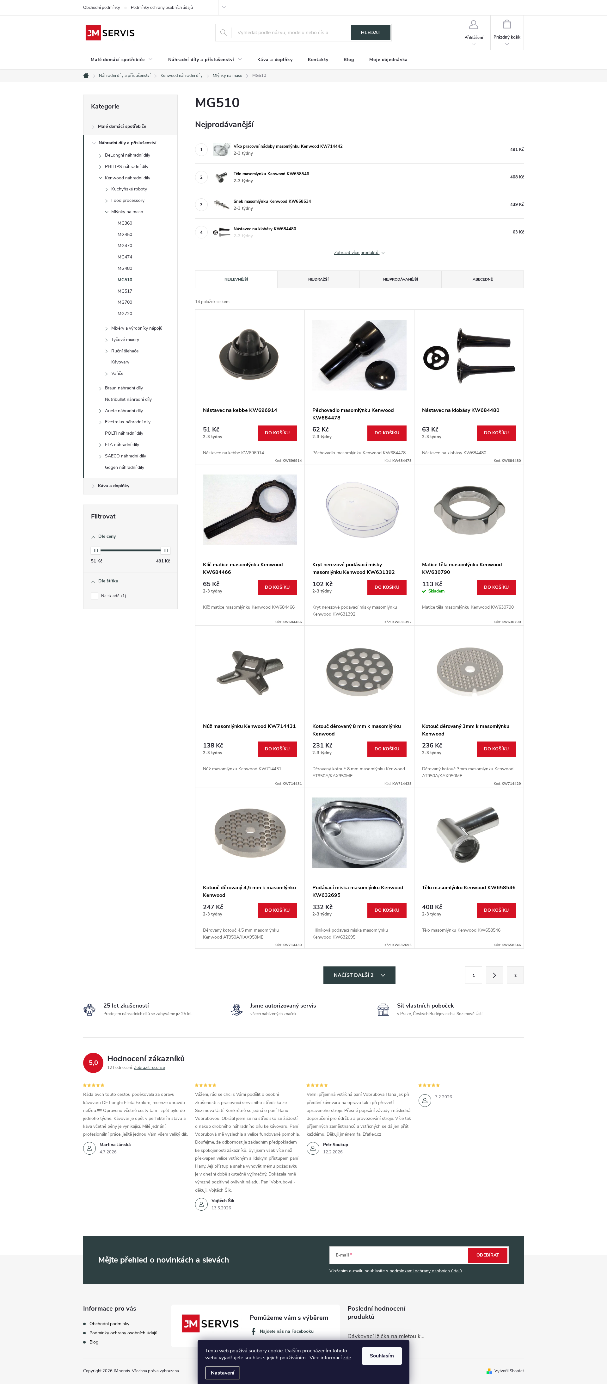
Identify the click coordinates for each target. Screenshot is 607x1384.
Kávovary (120, 362)
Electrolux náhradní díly (127, 422)
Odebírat (487, 1255)
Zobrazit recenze (149, 1068)
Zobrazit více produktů (357, 253)
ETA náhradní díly (122, 445)
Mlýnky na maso (127, 212)
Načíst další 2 (354, 975)
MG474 (125, 257)
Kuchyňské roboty (129, 189)
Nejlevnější (236, 279)
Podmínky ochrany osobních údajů (162, 7)
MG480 (125, 268)
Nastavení (222, 1372)
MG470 (125, 246)
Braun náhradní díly (124, 388)
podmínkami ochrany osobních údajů (425, 1271)
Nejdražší (318, 279)
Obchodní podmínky (101, 7)
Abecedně (483, 279)
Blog (93, 1342)
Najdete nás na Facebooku (287, 1331)
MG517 (125, 291)
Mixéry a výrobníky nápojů (136, 328)
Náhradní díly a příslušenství (127, 143)
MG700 (125, 302)
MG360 (125, 223)
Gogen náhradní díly (124, 467)
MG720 (125, 314)
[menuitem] (122, 60)
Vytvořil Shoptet (509, 1371)
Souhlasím (382, 1355)
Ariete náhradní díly (124, 411)
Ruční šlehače (124, 351)
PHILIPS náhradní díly (126, 167)
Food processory (127, 200)
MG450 (125, 235)
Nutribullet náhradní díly (128, 399)
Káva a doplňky (113, 486)
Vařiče (117, 373)
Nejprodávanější (400, 279)
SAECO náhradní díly (125, 456)
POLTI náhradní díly (124, 433)
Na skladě (113, 596)
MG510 (125, 280)
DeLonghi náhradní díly (127, 155)
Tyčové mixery (125, 340)
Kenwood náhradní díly (127, 178)
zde (347, 1357)
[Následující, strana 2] (494, 975)
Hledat (371, 32)
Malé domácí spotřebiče (122, 126)
